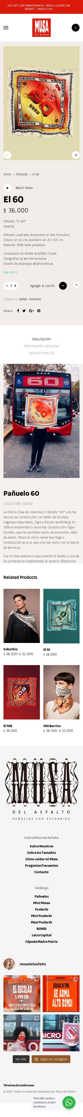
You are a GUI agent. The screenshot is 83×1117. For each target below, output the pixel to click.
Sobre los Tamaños (41, 853)
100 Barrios (52, 726)
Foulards (41, 909)
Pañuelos (22, 174)
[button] (77, 285)
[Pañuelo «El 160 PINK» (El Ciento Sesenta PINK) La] (21, 1032)
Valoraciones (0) (41, 353)
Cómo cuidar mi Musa (41, 859)
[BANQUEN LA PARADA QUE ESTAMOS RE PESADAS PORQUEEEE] (21, 993)
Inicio (7, 174)
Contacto (41, 872)
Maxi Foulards (41, 922)
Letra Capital (41, 935)
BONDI (23, 299)
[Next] (76, 155)
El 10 (46, 649)
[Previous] (7, 155)
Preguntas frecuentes (41, 865)
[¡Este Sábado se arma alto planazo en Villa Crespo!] (61, 993)
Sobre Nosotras (41, 846)
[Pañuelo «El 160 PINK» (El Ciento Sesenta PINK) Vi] (61, 1032)
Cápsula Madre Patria (41, 941)
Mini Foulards (41, 916)
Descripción (41, 339)
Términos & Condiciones (18, 1085)
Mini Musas (41, 903)
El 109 (7, 726)
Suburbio (10, 649)
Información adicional (41, 346)
